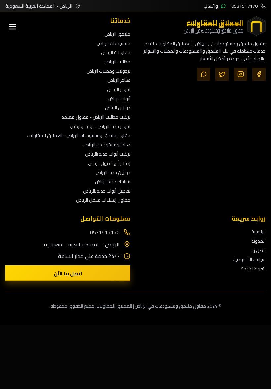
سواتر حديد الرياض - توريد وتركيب (100, 126)
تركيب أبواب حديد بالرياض (107, 154)
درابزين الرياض (117, 108)
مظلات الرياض (117, 61)
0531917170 (105, 232)
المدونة (258, 241)
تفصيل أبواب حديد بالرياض (106, 191)
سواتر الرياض (118, 89)
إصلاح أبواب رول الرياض (109, 163)
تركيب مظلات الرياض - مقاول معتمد (96, 117)
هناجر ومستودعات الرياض (106, 144)
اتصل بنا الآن (68, 273)
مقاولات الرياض (115, 52)
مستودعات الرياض (113, 43)
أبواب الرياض (119, 98)
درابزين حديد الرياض (113, 172)
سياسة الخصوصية (249, 259)
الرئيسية (259, 231)
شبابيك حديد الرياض (112, 181)
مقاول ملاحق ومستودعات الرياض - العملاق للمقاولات (78, 135)
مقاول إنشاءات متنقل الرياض (103, 200)
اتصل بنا (259, 250)
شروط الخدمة (253, 268)
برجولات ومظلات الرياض (108, 71)
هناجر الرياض (118, 80)
